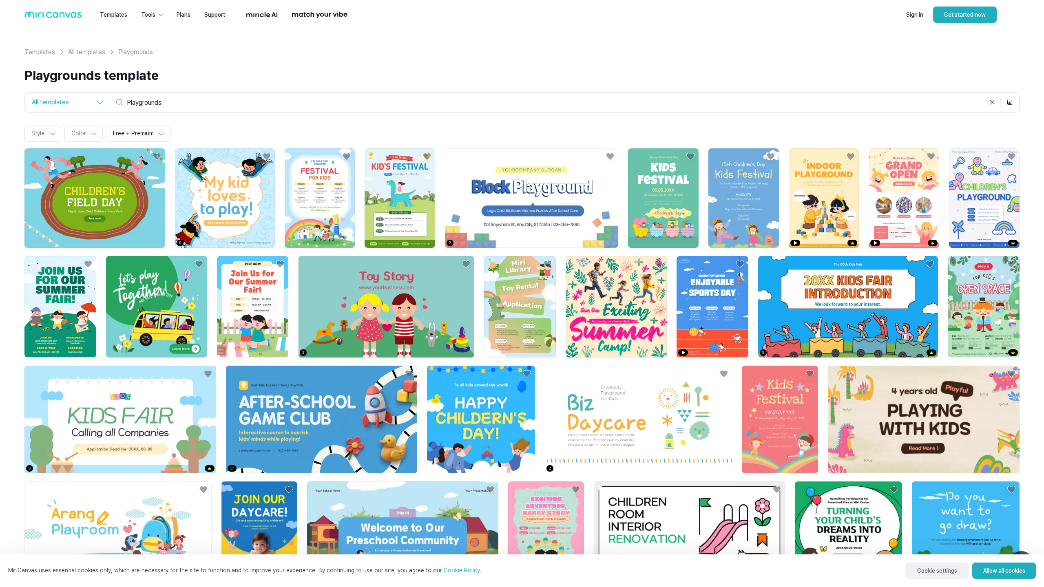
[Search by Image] (1009, 102)
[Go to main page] (53, 16)
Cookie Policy (462, 570)
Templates (39, 52)
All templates (86, 52)
